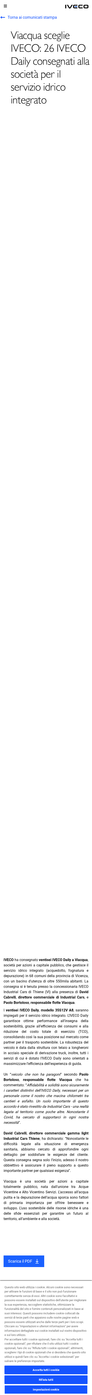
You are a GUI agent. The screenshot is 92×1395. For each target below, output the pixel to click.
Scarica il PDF (20, 1261)
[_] (76, 6)
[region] (46, 1337)
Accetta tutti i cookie (46, 1370)
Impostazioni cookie (46, 1389)
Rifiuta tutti (46, 1379)
